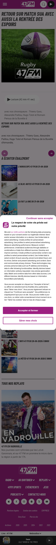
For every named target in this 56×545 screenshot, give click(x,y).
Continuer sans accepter (39, 218)
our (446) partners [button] (18, 232)
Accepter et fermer (28, 310)
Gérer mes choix (28, 320)
